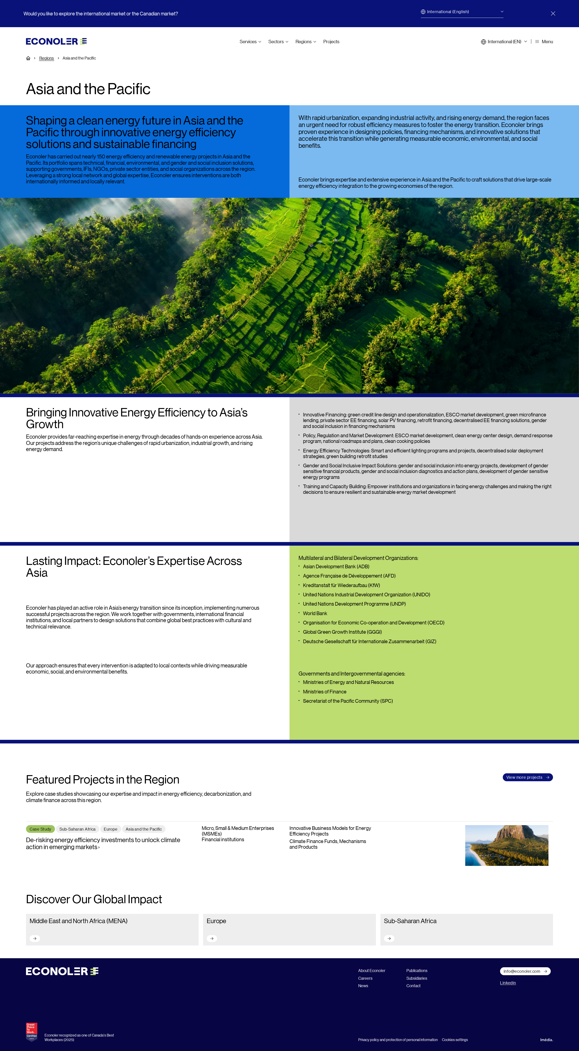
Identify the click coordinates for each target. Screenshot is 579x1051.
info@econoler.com (522, 971)
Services (248, 41)
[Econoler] (56, 41)
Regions (304, 41)
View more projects (524, 777)
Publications (416, 970)
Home (30, 58)
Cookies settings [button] (455, 1039)
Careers (365, 978)
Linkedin (508, 982)
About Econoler (371, 970)
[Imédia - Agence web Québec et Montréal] (547, 1039)
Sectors (276, 41)
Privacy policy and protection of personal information (398, 1039)
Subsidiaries (416, 978)
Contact (413, 985)
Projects (331, 41)
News (363, 985)
